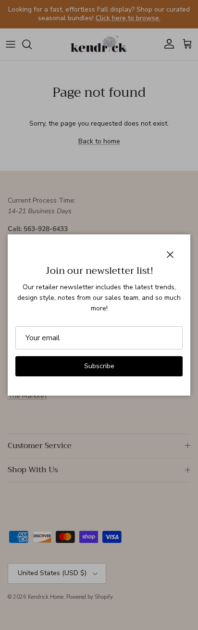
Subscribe (99, 366)
